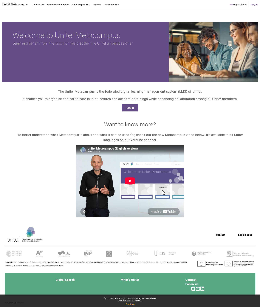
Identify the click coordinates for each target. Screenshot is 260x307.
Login (130, 108)
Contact (220, 234)
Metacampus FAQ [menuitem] (80, 4)
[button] (238, 4)
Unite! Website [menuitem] (111, 4)
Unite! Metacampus (15, 4)
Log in (254, 4)
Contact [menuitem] (97, 4)
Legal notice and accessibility (130, 300)
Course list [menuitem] (38, 4)
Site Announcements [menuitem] (57, 4)
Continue (130, 304)
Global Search (65, 279)
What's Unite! (130, 279)
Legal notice (245, 234)
